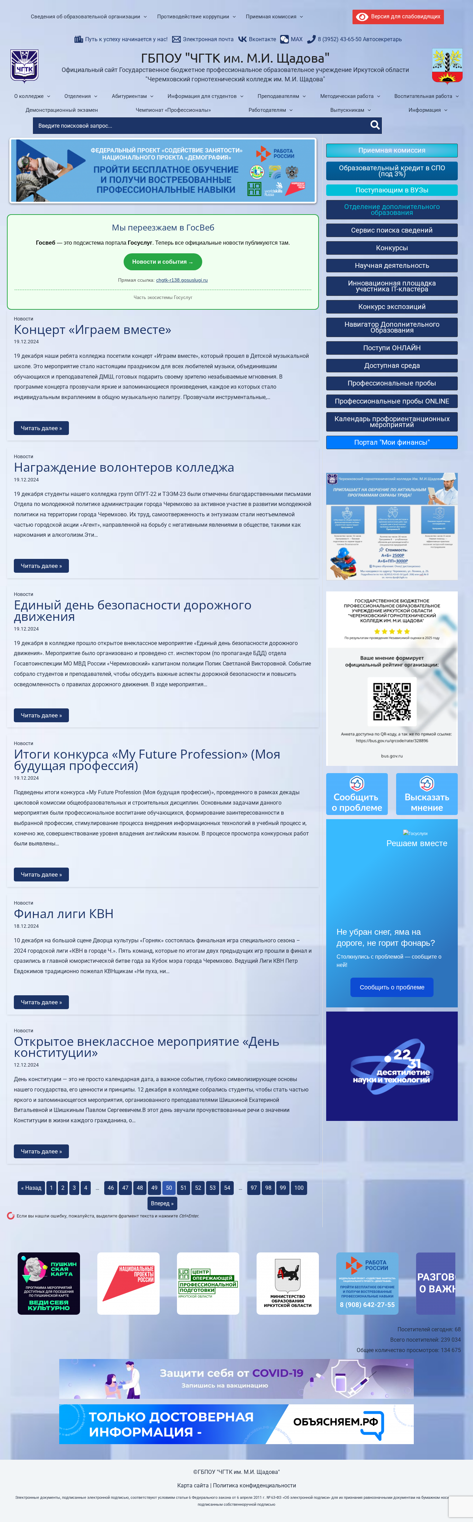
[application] (143, 17)
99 (283, 1188)
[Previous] (21, 170)
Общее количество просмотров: (399, 1350)
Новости (23, 318)
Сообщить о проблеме (392, 987)
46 (111, 1188)
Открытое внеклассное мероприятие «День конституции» (146, 1047)
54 (227, 1188)
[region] (236, 1283)
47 (125, 1188)
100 (299, 1188)
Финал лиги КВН (64, 913)
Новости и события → (163, 262)
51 (183, 1188)
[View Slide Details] (49, 1283)
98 (268, 1188)
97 (254, 1188)
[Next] (304, 170)
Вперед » (162, 1203)
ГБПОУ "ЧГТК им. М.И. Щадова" (235, 57)
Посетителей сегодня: (426, 1329)
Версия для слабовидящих (404, 16)
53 (212, 1188)
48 (140, 1188)
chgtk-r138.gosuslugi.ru (182, 280)
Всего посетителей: (415, 1340)
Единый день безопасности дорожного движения (133, 610)
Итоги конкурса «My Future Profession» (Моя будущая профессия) (147, 759)
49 (154, 1188)
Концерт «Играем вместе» (92, 329)
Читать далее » (41, 428)
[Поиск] (375, 125)
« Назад (31, 1188)
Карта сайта (193, 1485)
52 (198, 1188)
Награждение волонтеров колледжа (124, 467)
